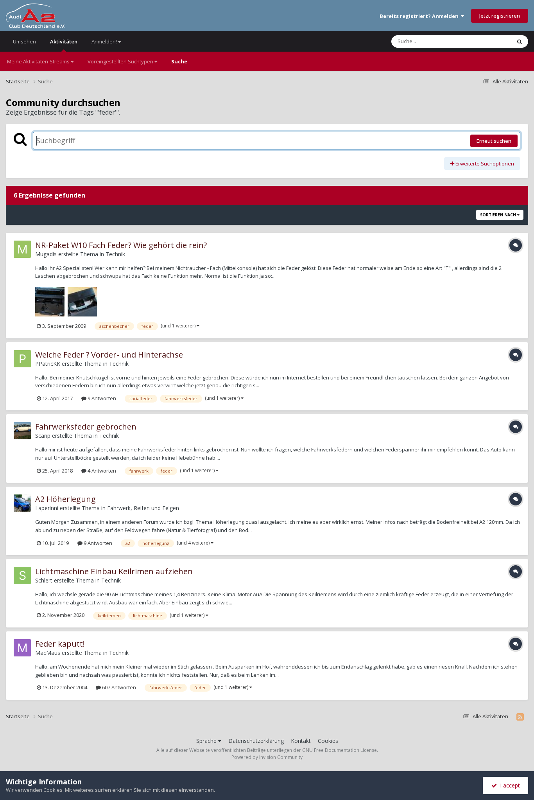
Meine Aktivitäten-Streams (39, 61)
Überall (492, 41)
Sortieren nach (498, 215)
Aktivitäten (63, 41)
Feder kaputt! (60, 643)
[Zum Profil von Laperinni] (22, 503)
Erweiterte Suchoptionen (484, 163)
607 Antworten (118, 687)
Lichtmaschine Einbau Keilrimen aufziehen (114, 571)
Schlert (43, 580)
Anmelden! (104, 41)
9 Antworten (101, 398)
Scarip (42, 435)
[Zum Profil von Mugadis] (22, 249)
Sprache (207, 740)
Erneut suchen (494, 140)
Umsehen (24, 41)
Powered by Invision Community (267, 757)
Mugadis (46, 254)
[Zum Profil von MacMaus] (22, 647)
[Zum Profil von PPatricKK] (22, 358)
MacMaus (47, 652)
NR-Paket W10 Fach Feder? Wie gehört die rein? (121, 245)
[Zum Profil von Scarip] (22, 430)
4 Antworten (101, 470)
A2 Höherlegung (65, 499)
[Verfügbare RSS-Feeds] (520, 716)
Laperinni (46, 508)
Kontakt (301, 740)
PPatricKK (47, 363)
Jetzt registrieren (499, 15)
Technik (115, 254)
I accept (508, 785)
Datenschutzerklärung (256, 740)
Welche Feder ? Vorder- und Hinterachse (109, 354)
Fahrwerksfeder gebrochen (85, 426)
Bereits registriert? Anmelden (420, 16)
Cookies (328, 740)
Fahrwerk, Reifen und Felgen (143, 508)
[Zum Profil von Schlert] (22, 575)
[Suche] (519, 41)
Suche (179, 61)
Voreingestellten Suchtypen (121, 61)
